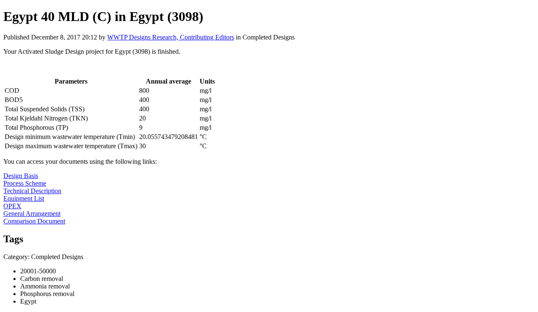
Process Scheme (24, 183)
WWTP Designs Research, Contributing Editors (170, 37)
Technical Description (32, 190)
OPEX (12, 206)
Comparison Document (34, 221)
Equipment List (23, 198)
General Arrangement (32, 213)
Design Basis (20, 175)
